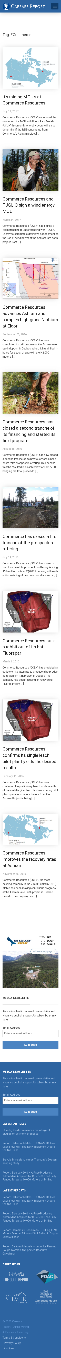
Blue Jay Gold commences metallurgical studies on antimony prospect (26, 1132)
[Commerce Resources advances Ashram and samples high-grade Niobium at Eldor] (30, 278)
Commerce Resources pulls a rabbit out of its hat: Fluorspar (29, 647)
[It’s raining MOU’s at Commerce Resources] (30, 67)
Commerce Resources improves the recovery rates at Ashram (29, 859)
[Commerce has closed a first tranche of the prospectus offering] (30, 507)
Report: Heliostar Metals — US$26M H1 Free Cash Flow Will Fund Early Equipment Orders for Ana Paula (29, 1147)
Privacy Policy (12, 1343)
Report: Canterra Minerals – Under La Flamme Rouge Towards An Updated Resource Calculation (29, 1250)
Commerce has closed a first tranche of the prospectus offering (30, 543)
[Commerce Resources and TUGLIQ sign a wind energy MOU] (30, 169)
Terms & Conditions (14, 1337)
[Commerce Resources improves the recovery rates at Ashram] (30, 829)
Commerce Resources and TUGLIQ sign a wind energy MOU (29, 205)
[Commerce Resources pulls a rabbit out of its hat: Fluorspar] (30, 611)
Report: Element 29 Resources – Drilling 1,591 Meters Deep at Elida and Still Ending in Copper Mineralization (30, 1233)
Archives (9, 1348)
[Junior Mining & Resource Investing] (24, 5)
